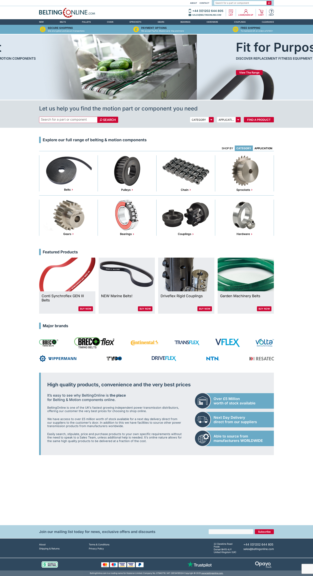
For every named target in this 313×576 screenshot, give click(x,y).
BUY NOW (85, 308)
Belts (63, 22)
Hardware (212, 22)
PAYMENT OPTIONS (154, 27)
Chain (110, 22)
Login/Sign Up (245, 15)
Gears (161, 22)
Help (271, 15)
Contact (204, 3)
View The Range (52, 72)
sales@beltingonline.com (206, 15)
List (231, 15)
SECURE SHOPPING (60, 27)
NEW (41, 22)
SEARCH (109, 120)
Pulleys (86, 22)
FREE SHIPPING (250, 27)
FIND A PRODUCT (259, 119)
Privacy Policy (96, 548)
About (193, 3)
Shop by (227, 148)
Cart (261, 15)
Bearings (185, 22)
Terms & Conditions (99, 544)
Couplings (240, 22)
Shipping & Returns (49, 548)
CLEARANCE (268, 22)
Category (243, 148)
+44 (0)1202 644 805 (207, 11)
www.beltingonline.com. (212, 573)
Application (263, 148)
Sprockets (135, 22)
